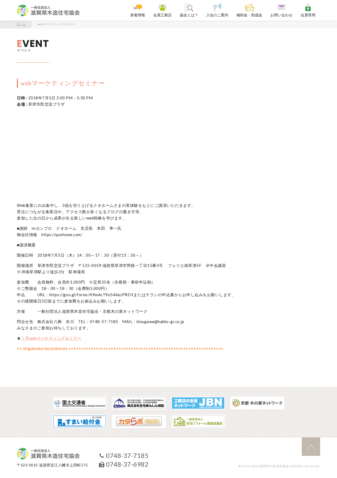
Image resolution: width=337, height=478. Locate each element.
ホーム (21, 24)
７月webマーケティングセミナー (51, 338)
